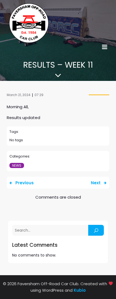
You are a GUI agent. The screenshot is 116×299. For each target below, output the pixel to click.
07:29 (39, 95)
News (16, 165)
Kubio (80, 290)
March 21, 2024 (18, 95)
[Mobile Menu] (104, 47)
